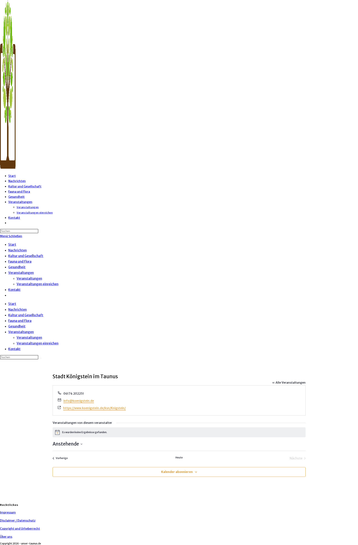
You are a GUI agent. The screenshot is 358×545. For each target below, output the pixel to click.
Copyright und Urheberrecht (20, 528)
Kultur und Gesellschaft (25, 256)
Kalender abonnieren (177, 472)
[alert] (179, 432)
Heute (179, 457)
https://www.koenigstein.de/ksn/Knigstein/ (94, 408)
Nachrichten (17, 250)
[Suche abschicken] (40, 358)
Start (12, 245)
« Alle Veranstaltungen (289, 382)
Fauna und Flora (19, 261)
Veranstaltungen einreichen (37, 284)
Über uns (6, 537)
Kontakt (14, 290)
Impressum (8, 512)
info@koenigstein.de (78, 401)
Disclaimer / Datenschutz (17, 520)
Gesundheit (16, 267)
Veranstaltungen (21, 273)
